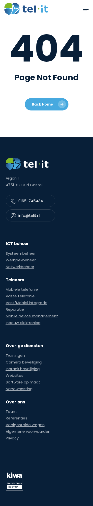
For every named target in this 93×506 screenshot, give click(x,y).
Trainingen (15, 355)
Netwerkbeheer (20, 266)
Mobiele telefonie (22, 289)
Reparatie (15, 309)
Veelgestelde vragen (25, 424)
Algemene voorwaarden (28, 431)
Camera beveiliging (24, 362)
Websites (14, 375)
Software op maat (23, 382)
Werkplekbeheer (21, 260)
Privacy (12, 438)
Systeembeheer (21, 253)
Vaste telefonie (20, 296)
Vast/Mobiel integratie (26, 302)
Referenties (16, 418)
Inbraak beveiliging (23, 368)
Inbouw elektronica (23, 322)
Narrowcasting (19, 388)
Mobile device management (32, 316)
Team (11, 411)
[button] (86, 9)
